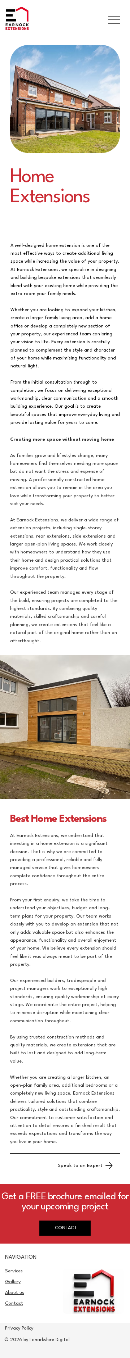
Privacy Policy (19, 1328)
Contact (14, 1303)
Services (14, 1271)
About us (14, 1292)
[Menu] (114, 20)
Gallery (13, 1282)
